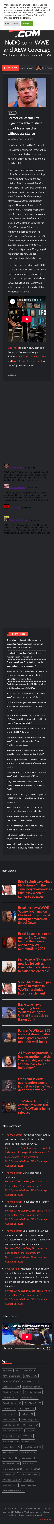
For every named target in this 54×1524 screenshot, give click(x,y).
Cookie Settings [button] (11, 23)
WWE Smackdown (13, 1490)
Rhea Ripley (10, 1441)
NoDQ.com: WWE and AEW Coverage (27, 46)
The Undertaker (12, 1469)
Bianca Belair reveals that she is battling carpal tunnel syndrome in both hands (24, 809)
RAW (27, 1436)
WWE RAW (28, 1485)
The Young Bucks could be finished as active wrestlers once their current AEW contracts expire (26, 763)
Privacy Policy (46, 1519)
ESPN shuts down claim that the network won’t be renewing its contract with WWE (25, 752)
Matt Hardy (30, 1425)
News (13, 113)
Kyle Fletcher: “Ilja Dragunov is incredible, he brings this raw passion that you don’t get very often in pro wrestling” (27, 675)
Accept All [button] (27, 23)
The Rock (29, 1463)
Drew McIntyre (12, 1403)
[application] (27, 1337)
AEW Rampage (12, 1376)
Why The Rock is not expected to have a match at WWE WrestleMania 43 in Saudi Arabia (25, 785)
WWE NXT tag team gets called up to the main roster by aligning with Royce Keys (25, 846)
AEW (7, 1370)
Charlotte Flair (12, 1392)
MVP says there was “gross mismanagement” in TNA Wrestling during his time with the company (27, 798)
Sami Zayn (10, 1452)
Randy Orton (11, 1436)
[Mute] (44, 1348)
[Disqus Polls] (27, 422)
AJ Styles (30, 1376)
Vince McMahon (28, 1474)
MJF (30, 1430)
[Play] (5, 1348)
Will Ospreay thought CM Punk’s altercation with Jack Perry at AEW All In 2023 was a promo (26, 706)
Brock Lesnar (11, 1386)
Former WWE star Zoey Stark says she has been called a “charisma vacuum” (25, 664)
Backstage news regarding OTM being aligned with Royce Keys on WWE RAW (27, 686)
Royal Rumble (32, 1447)
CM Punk (10, 1397)
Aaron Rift (12, 139)
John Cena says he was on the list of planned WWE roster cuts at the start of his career (26, 695)
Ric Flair (28, 1441)
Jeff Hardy (10, 1414)
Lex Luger (12, 375)
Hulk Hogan (26, 1408)
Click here (13, 347)
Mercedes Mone (12, 1430)
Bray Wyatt (29, 1381)
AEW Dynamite (25, 1370)
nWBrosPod (12, 1268)
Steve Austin (30, 1458)
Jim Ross (27, 1414)
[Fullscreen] (48, 1348)
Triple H (9, 1474)
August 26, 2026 (14, 1165)
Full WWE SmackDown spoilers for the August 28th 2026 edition (24, 837)
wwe (28, 1479)
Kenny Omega (29, 1419)
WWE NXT (10, 1485)
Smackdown (11, 1458)
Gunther (9, 1408)
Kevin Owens (11, 1425)
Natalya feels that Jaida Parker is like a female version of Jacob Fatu (24, 655)
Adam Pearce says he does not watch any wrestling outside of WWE (25, 827)
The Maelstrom (13, 1134)
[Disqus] (27, 498)
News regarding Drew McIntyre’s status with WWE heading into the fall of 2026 (27, 774)
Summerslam (11, 1463)
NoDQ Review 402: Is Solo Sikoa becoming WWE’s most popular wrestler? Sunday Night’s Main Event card (26, 741)
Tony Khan (32, 1469)
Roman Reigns (11, 1447)
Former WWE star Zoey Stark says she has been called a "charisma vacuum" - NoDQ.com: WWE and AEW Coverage (28, 1186)
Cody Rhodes (29, 1397)
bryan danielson (32, 1386)
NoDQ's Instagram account (31, 356)
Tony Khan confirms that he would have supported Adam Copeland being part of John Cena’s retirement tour (25, 644)
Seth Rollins (28, 1452)
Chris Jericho (32, 1392)
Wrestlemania (11, 1479)
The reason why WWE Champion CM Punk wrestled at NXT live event (26, 730)
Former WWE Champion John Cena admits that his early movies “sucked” (26, 818)
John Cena (10, 1419)
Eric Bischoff (33, 1403)
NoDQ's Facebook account (27, 360)
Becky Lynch (11, 1381)
